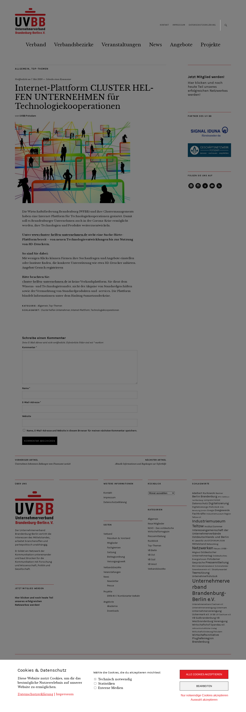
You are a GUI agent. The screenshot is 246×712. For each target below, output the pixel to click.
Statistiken (106, 683)
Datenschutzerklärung (35, 694)
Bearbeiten (204, 686)
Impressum (64, 694)
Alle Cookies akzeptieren (204, 674)
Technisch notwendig (115, 679)
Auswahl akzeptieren (204, 699)
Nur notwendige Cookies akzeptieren (204, 695)
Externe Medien (110, 688)
